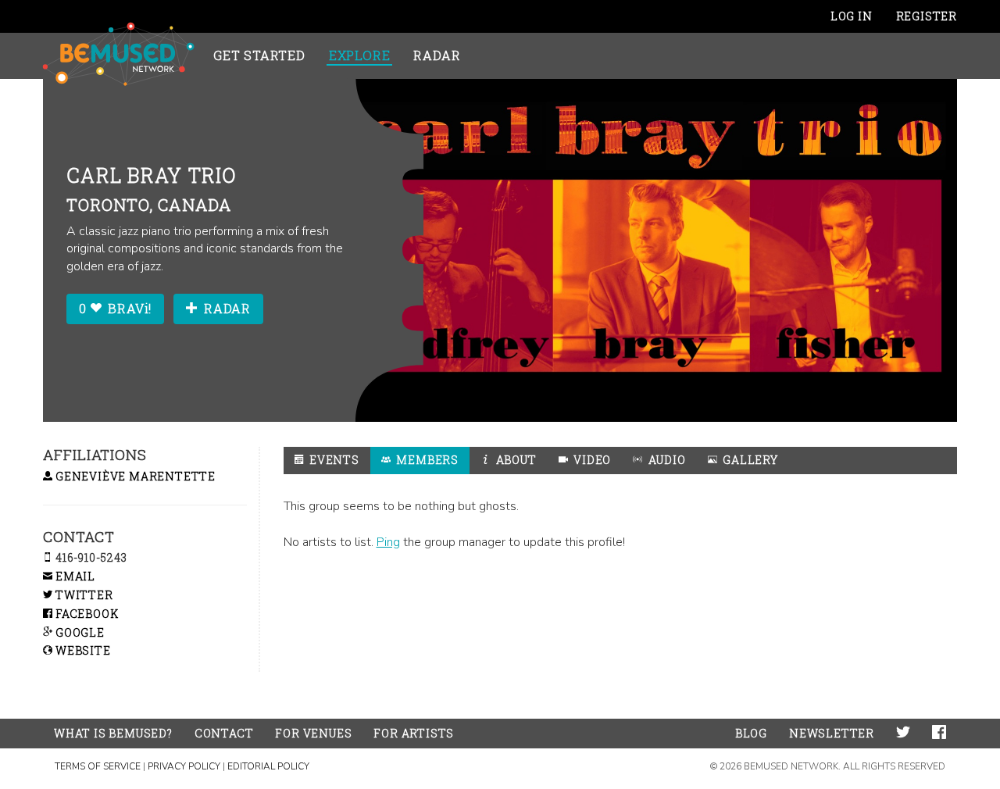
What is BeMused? (113, 733)
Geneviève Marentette (134, 476)
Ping (388, 542)
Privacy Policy (184, 766)
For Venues (313, 733)
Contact (224, 733)
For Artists (413, 733)
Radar (436, 55)
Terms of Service (98, 766)
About (515, 459)
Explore (360, 55)
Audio (665, 459)
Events (332, 459)
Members (426, 459)
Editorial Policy (268, 766)
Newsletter (831, 733)
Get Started (259, 55)
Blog (751, 733)
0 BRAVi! (115, 308)
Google (78, 632)
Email (73, 576)
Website (81, 650)
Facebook (85, 613)
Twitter (82, 594)
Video (590, 459)
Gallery (748, 459)
